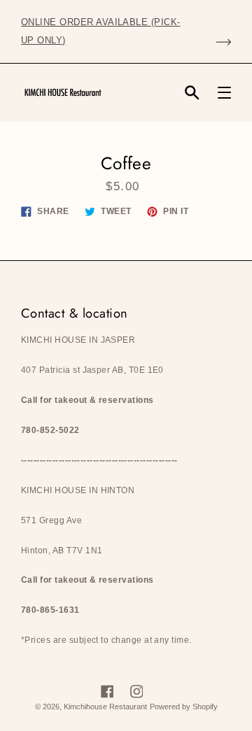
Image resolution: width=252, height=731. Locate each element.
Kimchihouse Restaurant (105, 706)
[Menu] (224, 92)
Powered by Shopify (184, 706)
